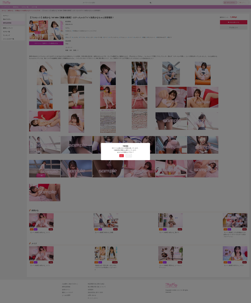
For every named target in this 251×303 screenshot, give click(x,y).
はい (121, 156)
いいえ (129, 156)
